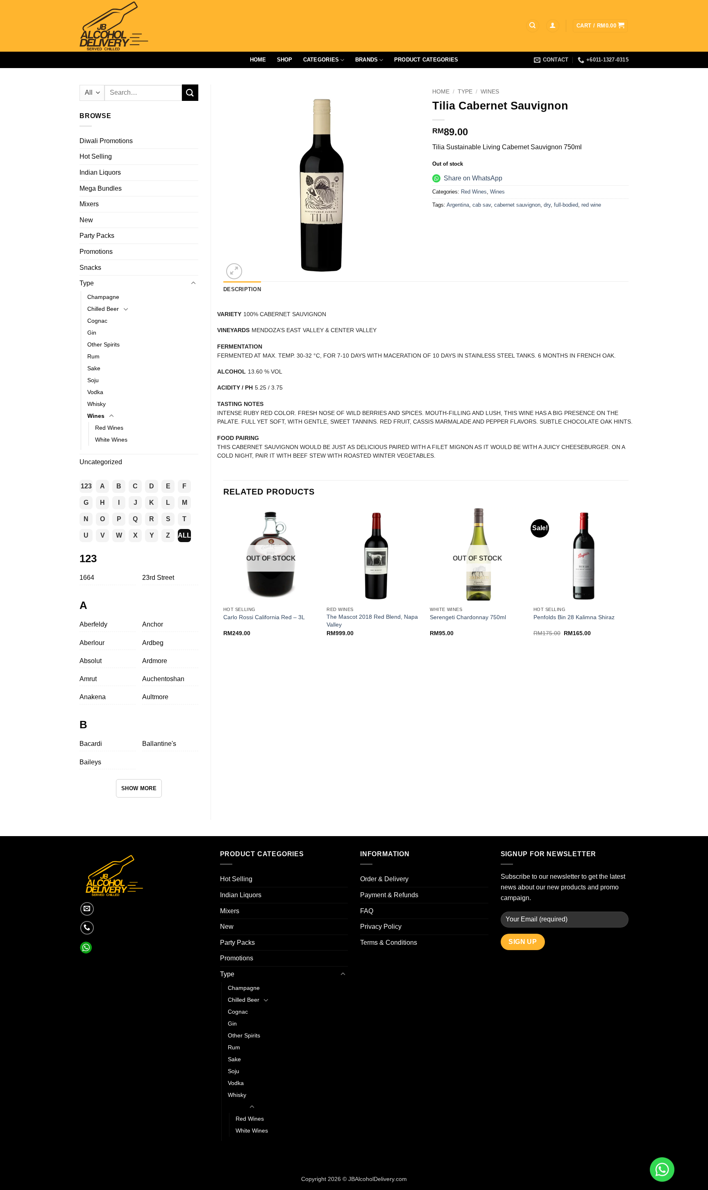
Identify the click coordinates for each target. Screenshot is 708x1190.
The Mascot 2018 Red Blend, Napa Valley (372, 620)
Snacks (90, 267)
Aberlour (91, 642)
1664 (86, 577)
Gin (91, 332)
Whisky (96, 404)
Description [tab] (242, 289)
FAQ (366, 910)
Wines (95, 416)
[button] (552, 26)
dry (547, 205)
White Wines (111, 439)
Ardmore (154, 660)
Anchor (152, 624)
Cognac (97, 320)
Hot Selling (95, 156)
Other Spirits (103, 344)
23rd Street (158, 577)
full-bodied (566, 205)
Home (258, 60)
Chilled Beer (103, 308)
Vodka (95, 392)
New (86, 220)
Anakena (92, 696)
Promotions (96, 251)
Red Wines (109, 427)
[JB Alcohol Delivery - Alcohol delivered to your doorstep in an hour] (153, 26)
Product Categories (426, 60)
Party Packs (96, 235)
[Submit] (190, 92)
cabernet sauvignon (517, 205)
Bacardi (90, 743)
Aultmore (155, 696)
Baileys (90, 762)
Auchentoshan (163, 678)
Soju (93, 380)
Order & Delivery (384, 878)
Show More (139, 788)
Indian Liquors (100, 172)
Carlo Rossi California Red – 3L (264, 617)
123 (86, 486)
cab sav (481, 205)
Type (86, 283)
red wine (591, 205)
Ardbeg (152, 642)
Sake (93, 368)
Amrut (88, 678)
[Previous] (224, 579)
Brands (366, 60)
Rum (93, 356)
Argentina (458, 205)
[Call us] (87, 928)
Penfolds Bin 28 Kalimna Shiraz (574, 617)
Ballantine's (159, 743)
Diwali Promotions (106, 140)
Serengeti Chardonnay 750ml (468, 617)
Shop (285, 60)
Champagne (103, 297)
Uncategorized (100, 461)
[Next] (628, 579)
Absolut (90, 660)
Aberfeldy (93, 624)
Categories (321, 60)
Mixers (89, 204)
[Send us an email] (87, 909)
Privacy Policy (381, 926)
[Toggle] (193, 283)
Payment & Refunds (389, 894)
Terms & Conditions (388, 942)
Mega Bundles (100, 188)
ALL (184, 535)
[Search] (532, 26)
